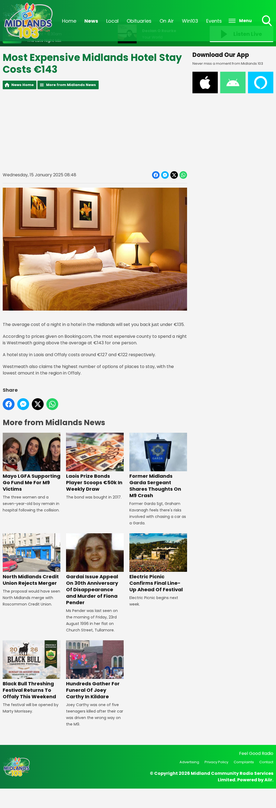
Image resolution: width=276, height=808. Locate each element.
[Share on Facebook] (156, 175)
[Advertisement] (95, 130)
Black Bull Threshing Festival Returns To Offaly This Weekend (29, 690)
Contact (266, 762)
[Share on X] (174, 175)
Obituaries (139, 21)
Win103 (190, 21)
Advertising (189, 762)
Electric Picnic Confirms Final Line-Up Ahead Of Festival (156, 583)
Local (112, 21)
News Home (22, 84)
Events (214, 21)
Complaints (244, 762)
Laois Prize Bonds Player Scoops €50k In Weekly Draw (94, 482)
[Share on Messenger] (165, 175)
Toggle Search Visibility (267, 26)
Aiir (268, 780)
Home (69, 21)
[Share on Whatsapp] (183, 175)
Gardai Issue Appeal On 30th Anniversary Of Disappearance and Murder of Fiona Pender (92, 589)
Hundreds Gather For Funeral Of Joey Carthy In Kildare (93, 690)
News (91, 21)
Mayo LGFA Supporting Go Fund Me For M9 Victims (31, 482)
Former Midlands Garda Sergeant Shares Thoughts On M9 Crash (155, 486)
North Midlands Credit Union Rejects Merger (31, 579)
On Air (167, 21)
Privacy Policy (216, 762)
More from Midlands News (71, 84)
